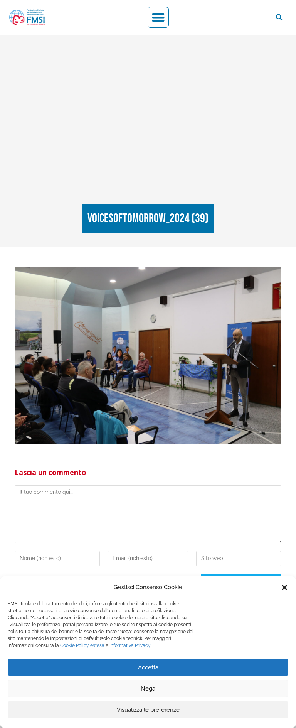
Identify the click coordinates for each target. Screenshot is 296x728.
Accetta (148, 667)
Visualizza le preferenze (148, 709)
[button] (284, 587)
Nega (148, 688)
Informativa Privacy (130, 645)
